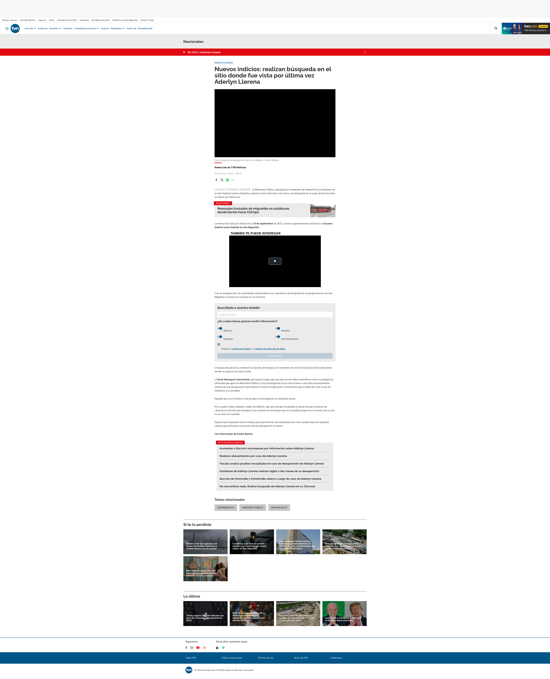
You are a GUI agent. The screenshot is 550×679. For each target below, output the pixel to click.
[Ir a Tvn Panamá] (15, 28)
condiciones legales (241, 349)
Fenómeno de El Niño (67, 20)
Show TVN (42, 28)
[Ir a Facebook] (186, 647)
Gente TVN (131, 28)
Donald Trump (147, 20)
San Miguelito (279, 507)
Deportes (53, 28)
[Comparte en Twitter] (222, 180)
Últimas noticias (9, 20)
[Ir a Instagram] (192, 647)
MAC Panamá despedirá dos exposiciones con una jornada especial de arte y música (201, 573)
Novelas (105, 28)
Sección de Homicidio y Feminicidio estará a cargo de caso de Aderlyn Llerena (270, 478)
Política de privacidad (232, 658)
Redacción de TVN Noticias (230, 167)
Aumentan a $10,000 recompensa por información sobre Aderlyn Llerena (267, 448)
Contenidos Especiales (85, 28)
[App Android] (224, 647)
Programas (116, 28)
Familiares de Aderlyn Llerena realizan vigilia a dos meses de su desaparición (269, 471)
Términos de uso (265, 658)
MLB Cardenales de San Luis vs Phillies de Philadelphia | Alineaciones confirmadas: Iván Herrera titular (249, 617)
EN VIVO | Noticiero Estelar (204, 52)
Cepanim (42, 20)
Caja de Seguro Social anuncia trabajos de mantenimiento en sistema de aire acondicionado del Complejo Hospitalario (297, 545)
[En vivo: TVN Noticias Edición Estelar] (512, 28)
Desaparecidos (225, 507)
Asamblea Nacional (101, 20)
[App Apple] (218, 647)
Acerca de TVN (301, 658)
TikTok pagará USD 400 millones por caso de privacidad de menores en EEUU (205, 618)
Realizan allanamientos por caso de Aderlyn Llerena (253, 455)
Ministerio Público (252, 507)
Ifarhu (51, 20)
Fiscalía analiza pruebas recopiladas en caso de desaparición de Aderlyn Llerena (272, 463)
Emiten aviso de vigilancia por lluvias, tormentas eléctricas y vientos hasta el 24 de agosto (201, 546)
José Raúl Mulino (27, 20)
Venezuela (84, 20)
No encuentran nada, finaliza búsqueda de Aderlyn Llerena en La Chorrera (267, 486)
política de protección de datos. (270, 349)
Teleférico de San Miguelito (125, 20)
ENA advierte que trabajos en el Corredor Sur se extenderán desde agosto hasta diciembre (343, 546)
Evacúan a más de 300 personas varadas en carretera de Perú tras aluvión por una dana (296, 618)
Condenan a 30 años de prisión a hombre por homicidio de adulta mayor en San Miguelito (249, 546)
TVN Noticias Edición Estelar (536, 30)
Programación (145, 28)
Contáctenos (336, 658)
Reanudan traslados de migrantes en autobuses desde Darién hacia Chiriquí (253, 210)
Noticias (29, 28)
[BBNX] (188, 670)
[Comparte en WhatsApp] (227, 180)
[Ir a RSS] (205, 647)
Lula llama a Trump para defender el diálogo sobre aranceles (343, 619)
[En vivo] (526, 25)
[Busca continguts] (496, 28)
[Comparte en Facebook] (216, 180)
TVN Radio (68, 28)
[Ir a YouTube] (198, 647)
